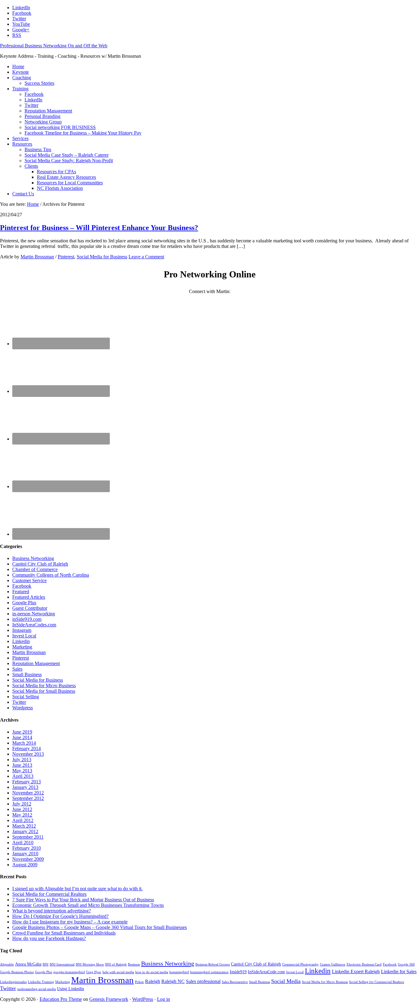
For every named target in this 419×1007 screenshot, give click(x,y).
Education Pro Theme (61, 999)
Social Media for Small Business (43, 691)
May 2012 (22, 814)
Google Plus (24, 602)
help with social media (118, 972)
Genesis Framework (108, 999)
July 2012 (21, 803)
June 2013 (22, 765)
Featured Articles (28, 597)
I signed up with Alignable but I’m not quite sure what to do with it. (77, 888)
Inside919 (238, 972)
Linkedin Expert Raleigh (356, 971)
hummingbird (179, 972)
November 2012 (28, 792)
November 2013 (28, 754)
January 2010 (25, 853)
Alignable (7, 964)
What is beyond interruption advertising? (51, 910)
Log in (163, 999)
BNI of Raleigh (116, 964)
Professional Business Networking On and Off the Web (53, 45)
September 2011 (28, 837)
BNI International (62, 964)
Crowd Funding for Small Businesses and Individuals (64, 932)
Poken (139, 982)
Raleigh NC (173, 981)
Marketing (22, 646)
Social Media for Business (102, 256)
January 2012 (25, 831)
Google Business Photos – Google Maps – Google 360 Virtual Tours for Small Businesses (99, 927)
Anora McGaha (28, 964)
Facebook (21, 586)
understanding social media (36, 989)
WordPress (142, 999)
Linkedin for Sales (399, 971)
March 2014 (24, 743)
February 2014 (26, 748)
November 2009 (28, 859)
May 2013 (22, 770)
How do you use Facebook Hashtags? (49, 938)
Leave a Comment (146, 256)
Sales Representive (235, 982)
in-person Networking (33, 613)
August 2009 (24, 864)
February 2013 (26, 781)
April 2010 (22, 842)
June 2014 (22, 737)
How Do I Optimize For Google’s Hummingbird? (60, 916)
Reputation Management (36, 663)
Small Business (27, 674)
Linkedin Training (41, 982)
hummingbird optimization (209, 972)
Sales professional (203, 981)
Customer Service (29, 580)
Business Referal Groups (212, 964)
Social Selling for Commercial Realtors (376, 982)
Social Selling (25, 696)
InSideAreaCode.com (266, 972)
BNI (45, 964)
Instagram (21, 630)
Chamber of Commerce (35, 569)
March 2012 (24, 826)
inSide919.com (26, 619)
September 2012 (28, 798)
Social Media (286, 981)
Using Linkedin (70, 988)
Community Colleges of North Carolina (50, 575)
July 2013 (21, 759)
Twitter (19, 702)
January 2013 (25, 787)
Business (134, 964)
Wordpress (22, 707)
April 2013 (22, 776)
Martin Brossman (29, 652)
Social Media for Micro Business (44, 685)
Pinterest (66, 256)
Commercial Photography (300, 964)
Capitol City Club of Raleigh (40, 563)
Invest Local (24, 635)
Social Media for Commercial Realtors (49, 894)
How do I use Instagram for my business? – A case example (70, 921)
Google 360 (406, 964)
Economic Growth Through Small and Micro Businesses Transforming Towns (88, 905)
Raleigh (152, 981)
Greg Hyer (93, 972)
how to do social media (151, 972)
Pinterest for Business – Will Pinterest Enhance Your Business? (99, 228)
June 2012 (22, 809)
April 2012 (22, 820)
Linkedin (21, 641)
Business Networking (33, 558)
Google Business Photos (17, 972)
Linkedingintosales (13, 982)
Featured (20, 591)
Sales (17, 669)
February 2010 (26, 848)
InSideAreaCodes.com (34, 624)
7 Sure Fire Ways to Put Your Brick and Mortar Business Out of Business (83, 899)
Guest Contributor (29, 608)
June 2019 (22, 732)
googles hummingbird (69, 972)
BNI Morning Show (90, 964)
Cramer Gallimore (332, 964)
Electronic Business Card (364, 964)
